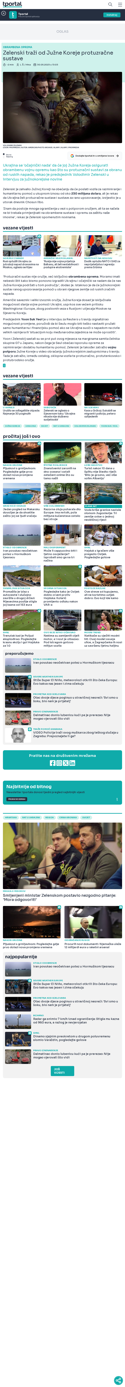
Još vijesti (59, 1071)
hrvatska (11, 817)
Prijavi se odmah (16, 799)
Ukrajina (30, 426)
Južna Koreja (12, 426)
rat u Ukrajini (61, 426)
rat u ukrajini (31, 817)
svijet (44, 426)
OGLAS (62, 32)
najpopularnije (21, 957)
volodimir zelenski (85, 426)
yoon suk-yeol (109, 426)
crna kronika (68, 817)
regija (49, 817)
